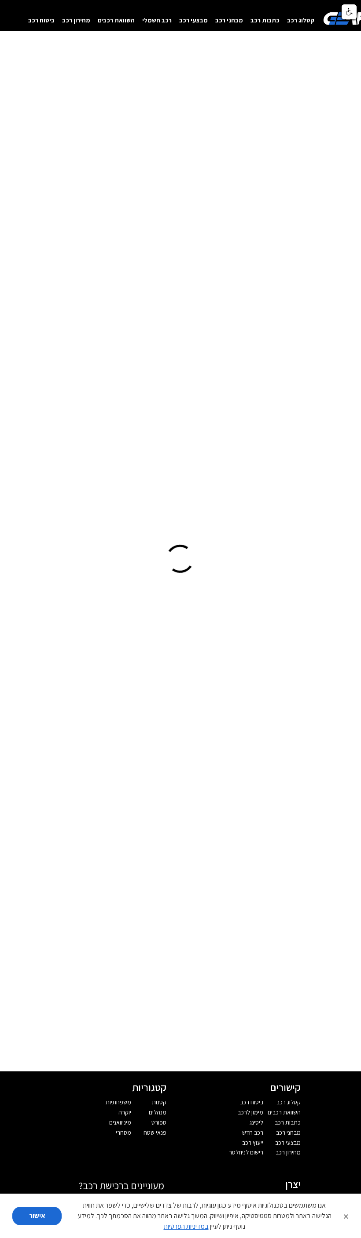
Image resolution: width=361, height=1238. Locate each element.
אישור (37, 1215)
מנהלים (157, 1112)
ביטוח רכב (41, 20)
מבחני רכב (229, 20)
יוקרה (124, 1112)
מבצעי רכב (193, 20)
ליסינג (256, 1122)
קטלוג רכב (300, 20)
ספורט (158, 1122)
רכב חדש (252, 1132)
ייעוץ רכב (252, 1143)
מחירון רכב (76, 20)
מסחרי (123, 1132)
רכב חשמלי (157, 20)
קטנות (159, 1102)
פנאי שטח (155, 1132)
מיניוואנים (120, 1122)
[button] (349, 11)
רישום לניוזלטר (246, 1152)
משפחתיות (118, 1102)
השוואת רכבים (116, 20)
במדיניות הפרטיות (186, 1226)
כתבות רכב (265, 20)
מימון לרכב (250, 1112)
